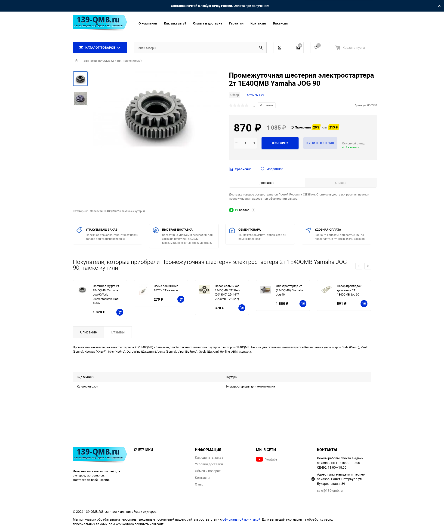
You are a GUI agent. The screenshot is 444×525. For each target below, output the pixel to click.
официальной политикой (241, 519)
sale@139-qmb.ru (330, 490)
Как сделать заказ (209, 457)
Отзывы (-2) (255, 95)
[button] (367, 266)
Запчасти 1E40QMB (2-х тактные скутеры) (112, 60)
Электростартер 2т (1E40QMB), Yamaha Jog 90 (289, 290)
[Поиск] (261, 47)
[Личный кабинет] (279, 47)
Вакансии (280, 23)
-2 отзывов (266, 105)
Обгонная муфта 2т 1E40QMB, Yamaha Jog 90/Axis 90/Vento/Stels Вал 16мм (106, 294)
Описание (88, 332)
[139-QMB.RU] (100, 455)
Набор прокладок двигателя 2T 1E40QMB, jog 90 (349, 290)
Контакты (258, 23)
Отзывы (118, 332)
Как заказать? (175, 23)
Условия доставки (209, 464)
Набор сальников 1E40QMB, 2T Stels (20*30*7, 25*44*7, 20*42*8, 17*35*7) (227, 292)
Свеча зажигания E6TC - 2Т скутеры (166, 288)
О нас (199, 484)
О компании (148, 23)
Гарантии (236, 23)
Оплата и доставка (207, 23)
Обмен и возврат (208, 471)
